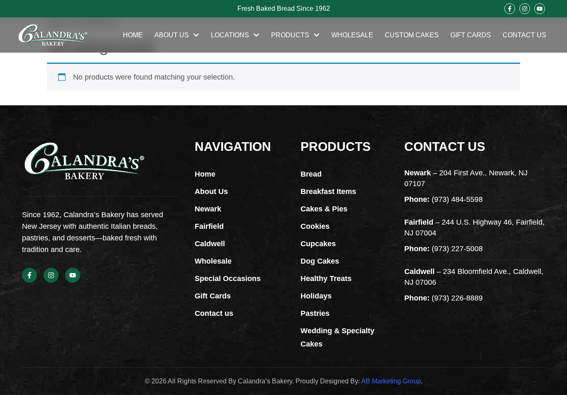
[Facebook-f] (509, 8)
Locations (230, 35)
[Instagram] (524, 8)
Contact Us (524, 35)
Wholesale (352, 35)
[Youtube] (539, 8)
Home (133, 35)
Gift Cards (470, 35)
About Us (171, 35)
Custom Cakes (412, 35)
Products (290, 35)
